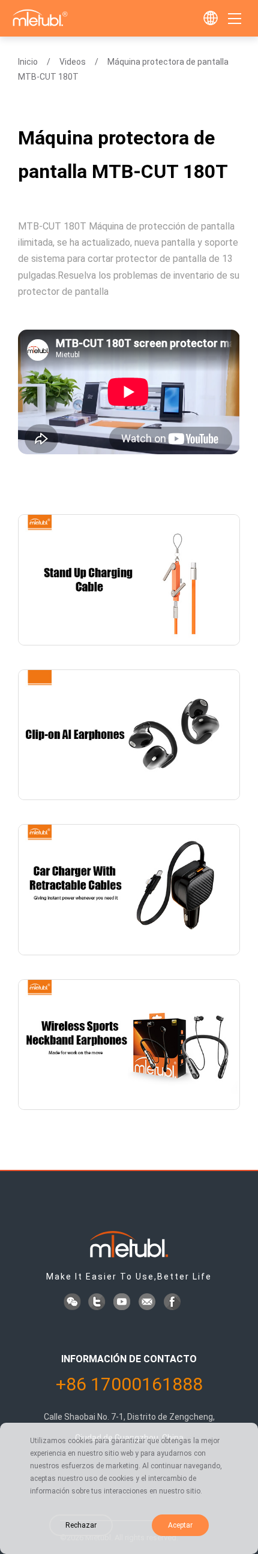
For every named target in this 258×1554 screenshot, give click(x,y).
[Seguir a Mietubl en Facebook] (173, 1302)
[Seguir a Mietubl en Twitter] (97, 1302)
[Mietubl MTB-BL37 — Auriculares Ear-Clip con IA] (129, 735)
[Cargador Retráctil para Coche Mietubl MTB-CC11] (129, 890)
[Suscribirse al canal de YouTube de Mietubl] (123, 1302)
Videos (72, 62)
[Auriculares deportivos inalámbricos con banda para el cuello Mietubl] (129, 1045)
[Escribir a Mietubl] (148, 1302)
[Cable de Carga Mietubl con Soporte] (129, 580)
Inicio (28, 62)
